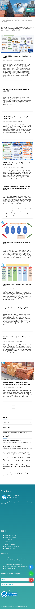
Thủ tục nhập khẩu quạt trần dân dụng (12, 440)
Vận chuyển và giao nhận (12, 546)
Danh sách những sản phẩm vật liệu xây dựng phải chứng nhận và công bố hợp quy (16, 383)
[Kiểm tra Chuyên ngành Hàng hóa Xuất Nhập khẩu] (17, 230)
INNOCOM (24, 606)
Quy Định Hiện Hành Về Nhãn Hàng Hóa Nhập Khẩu (16, 452)
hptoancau (20, 60)
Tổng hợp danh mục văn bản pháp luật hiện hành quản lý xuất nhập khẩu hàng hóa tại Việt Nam (16, 188)
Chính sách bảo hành (11, 537)
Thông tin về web (10, 544)
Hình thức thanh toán (11, 540)
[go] (30, 423)
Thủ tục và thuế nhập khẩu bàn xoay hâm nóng (15, 465)
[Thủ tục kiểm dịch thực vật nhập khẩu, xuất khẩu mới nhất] (17, 151)
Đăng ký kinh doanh (10, 548)
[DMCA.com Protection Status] (17, 516)
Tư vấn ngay (6, 590)
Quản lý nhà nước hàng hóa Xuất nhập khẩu (21, 209)
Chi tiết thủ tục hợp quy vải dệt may (12, 446)
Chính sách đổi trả (10, 542)
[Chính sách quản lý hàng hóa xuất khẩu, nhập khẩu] (17, 272)
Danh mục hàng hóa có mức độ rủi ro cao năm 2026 (16, 472)
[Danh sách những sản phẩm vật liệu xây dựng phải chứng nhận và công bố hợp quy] (17, 371)
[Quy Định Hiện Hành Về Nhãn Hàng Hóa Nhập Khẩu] (17, 44)
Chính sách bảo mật (10, 535)
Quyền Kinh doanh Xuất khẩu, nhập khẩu (15, 308)
